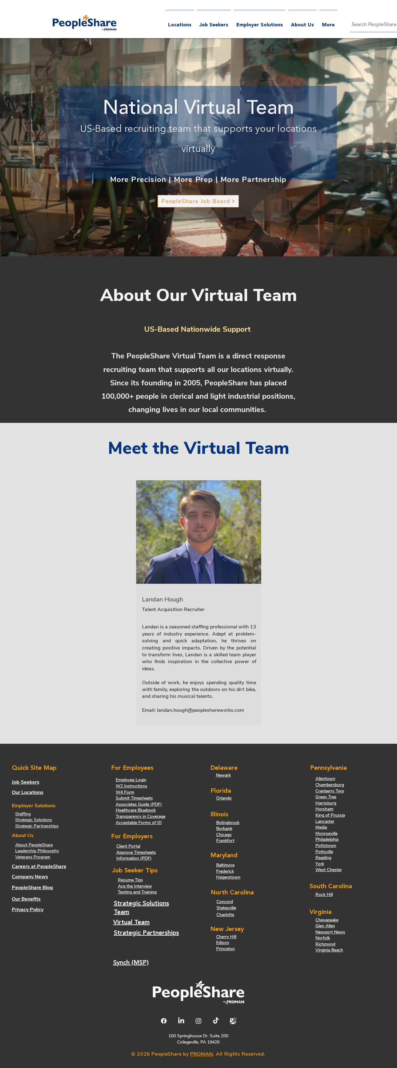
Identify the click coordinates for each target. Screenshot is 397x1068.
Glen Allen (325, 926)
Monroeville (326, 833)
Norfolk (322, 938)
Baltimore (225, 865)
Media (321, 827)
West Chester (328, 870)
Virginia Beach (329, 950)
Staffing (23, 814)
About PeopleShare (34, 845)
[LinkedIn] (181, 1021)
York (319, 864)
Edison (222, 943)
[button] (259, 22)
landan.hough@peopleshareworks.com (200, 710)
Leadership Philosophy (37, 851)
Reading (323, 858)
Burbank (224, 828)
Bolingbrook (227, 823)
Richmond (325, 944)
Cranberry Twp (329, 791)
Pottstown (325, 846)
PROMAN (201, 1054)
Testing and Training (137, 892)
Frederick (225, 871)
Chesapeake (326, 920)
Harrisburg (325, 803)
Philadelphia (326, 839)
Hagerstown (228, 877)
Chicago (224, 835)
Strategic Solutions (33, 820)
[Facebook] (163, 1021)
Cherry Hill (226, 937)
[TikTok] (216, 1021)
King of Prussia (330, 815)
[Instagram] (198, 1021)
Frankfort (225, 841)
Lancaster (324, 821)
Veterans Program (32, 857)
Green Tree (325, 797)
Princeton (225, 949)
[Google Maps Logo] (233, 1021)
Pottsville (324, 852)
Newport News (330, 932)
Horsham (324, 809)
